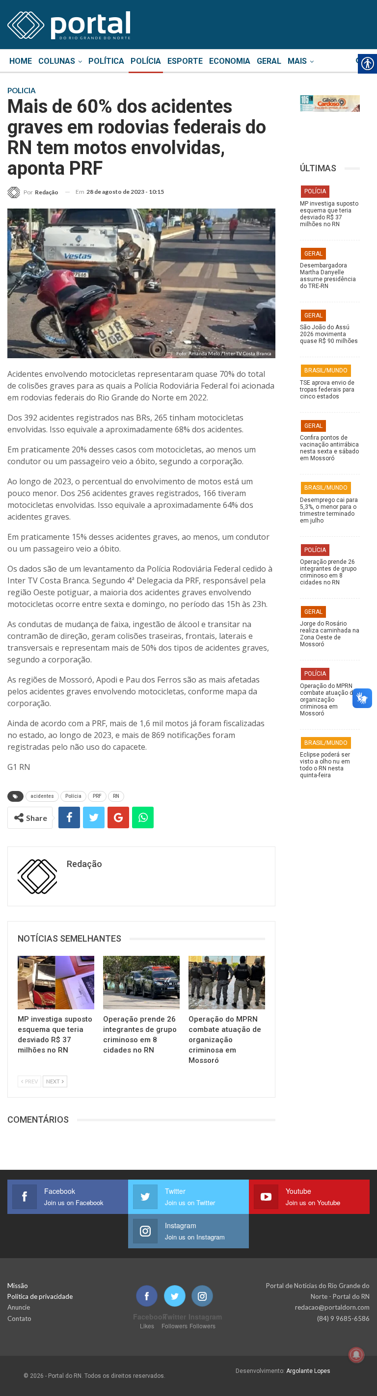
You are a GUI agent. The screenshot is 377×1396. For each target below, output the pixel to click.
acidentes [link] (42, 796)
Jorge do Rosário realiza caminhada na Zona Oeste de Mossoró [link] (329, 634)
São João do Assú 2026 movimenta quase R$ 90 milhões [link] (329, 334)
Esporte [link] (185, 61)
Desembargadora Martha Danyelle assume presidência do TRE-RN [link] (328, 276)
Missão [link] (17, 1286)
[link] (68, 23)
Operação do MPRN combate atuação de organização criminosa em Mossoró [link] (328, 700)
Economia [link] (229, 61)
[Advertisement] (330, 998)
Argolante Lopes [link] (308, 1371)
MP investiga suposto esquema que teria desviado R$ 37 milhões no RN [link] (329, 214)
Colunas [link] (56, 61)
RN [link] (116, 796)
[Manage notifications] (356, 1355)
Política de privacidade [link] (40, 1296)
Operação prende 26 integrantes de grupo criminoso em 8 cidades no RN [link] (328, 572)
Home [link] (20, 61)
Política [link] (106, 61)
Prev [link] (31, 1081)
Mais (297, 61)
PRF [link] (97, 796)
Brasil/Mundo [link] (326, 370)
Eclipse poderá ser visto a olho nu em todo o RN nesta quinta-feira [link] (325, 765)
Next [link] (53, 1081)
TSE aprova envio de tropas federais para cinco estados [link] (327, 389)
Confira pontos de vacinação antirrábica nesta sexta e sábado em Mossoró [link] (329, 448)
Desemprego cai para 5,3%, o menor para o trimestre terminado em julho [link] (329, 510)
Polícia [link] (146, 61)
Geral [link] (269, 61)
